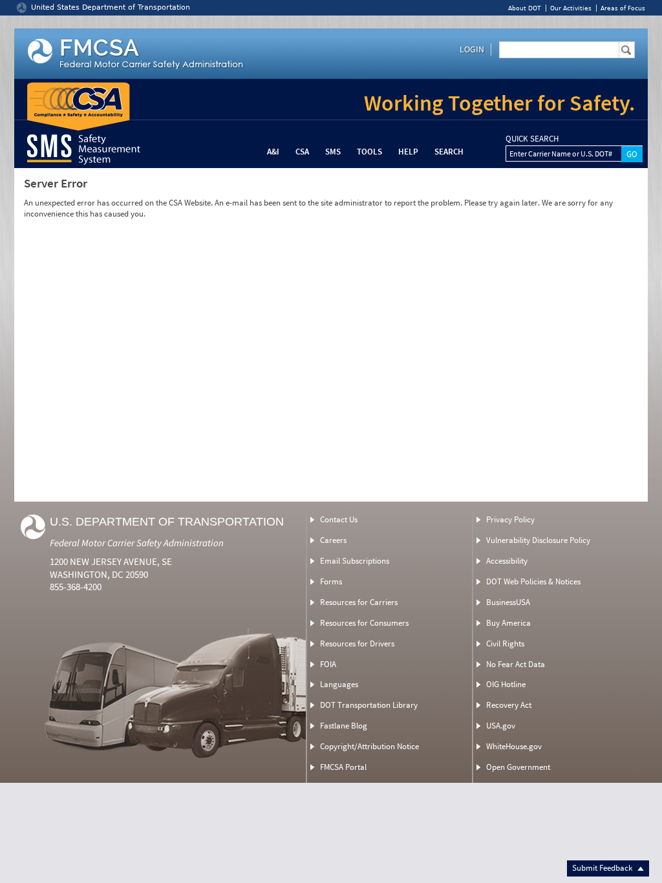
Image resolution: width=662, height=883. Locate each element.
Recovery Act (508, 704)
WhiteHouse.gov (514, 746)
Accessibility (507, 560)
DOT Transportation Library (369, 704)
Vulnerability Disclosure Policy (538, 540)
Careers (333, 540)
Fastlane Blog (343, 725)
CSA (302, 151)
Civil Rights (505, 643)
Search (449, 151)
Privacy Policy (510, 519)
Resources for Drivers (357, 643)
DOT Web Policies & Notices (533, 581)
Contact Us (339, 519)
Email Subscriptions (354, 560)
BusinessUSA (508, 602)
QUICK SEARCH (532, 139)
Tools (369, 151)
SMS (333, 151)
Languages (339, 684)
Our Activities (571, 8)
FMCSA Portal (343, 766)
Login (472, 49)
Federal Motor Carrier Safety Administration (137, 543)
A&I (273, 151)
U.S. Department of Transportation (167, 521)
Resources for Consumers (364, 622)
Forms (331, 581)
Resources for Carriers (359, 602)
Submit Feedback (603, 867)
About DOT (524, 8)
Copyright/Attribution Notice (369, 746)
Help (408, 151)
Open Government (518, 766)
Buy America (508, 622)
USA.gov (500, 725)
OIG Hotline (506, 684)
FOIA (328, 664)
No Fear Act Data (515, 664)
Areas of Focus (623, 8)
